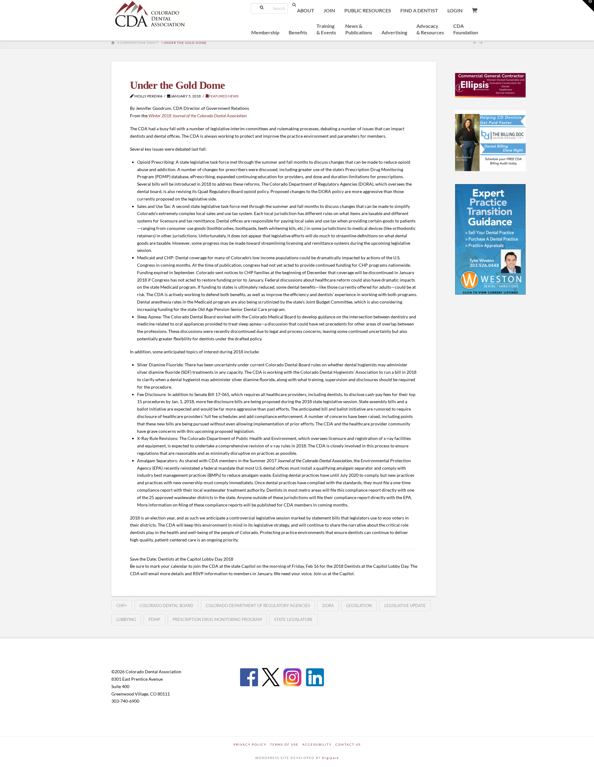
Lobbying (126, 619)
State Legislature (293, 619)
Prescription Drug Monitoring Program (217, 619)
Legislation (359, 605)
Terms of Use (284, 744)
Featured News (224, 96)
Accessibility (317, 744)
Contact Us (348, 744)
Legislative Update (405, 605)
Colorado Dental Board (166, 605)
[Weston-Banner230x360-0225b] (490, 239)
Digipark (330, 758)
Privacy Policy (250, 744)
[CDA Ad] (490, 85)
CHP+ (121, 605)
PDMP (154, 619)
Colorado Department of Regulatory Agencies (258, 605)
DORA (328, 605)
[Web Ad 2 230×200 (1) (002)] (490, 140)
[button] (588, 6)
